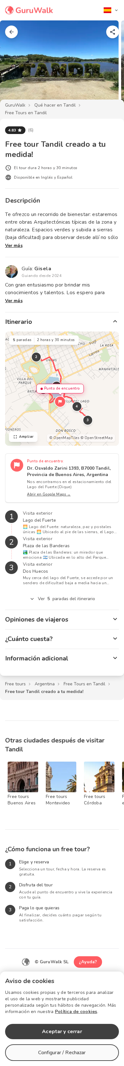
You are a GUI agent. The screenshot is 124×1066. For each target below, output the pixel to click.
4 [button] (77, 406)
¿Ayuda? (88, 962)
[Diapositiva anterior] (15, 65)
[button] (60, 401)
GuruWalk (15, 105)
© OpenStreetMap (96, 438)
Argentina (45, 684)
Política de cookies (76, 1012)
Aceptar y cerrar (62, 1031)
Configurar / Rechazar (62, 1052)
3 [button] (87, 420)
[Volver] (11, 32)
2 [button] (36, 356)
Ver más (14, 245)
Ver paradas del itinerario (66, 599)
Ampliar (26, 436)
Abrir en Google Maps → (49, 494)
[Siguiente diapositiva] (109, 65)
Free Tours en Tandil (26, 113)
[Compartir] (112, 32)
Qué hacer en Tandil (55, 105)
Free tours (15, 684)
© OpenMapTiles (64, 438)
